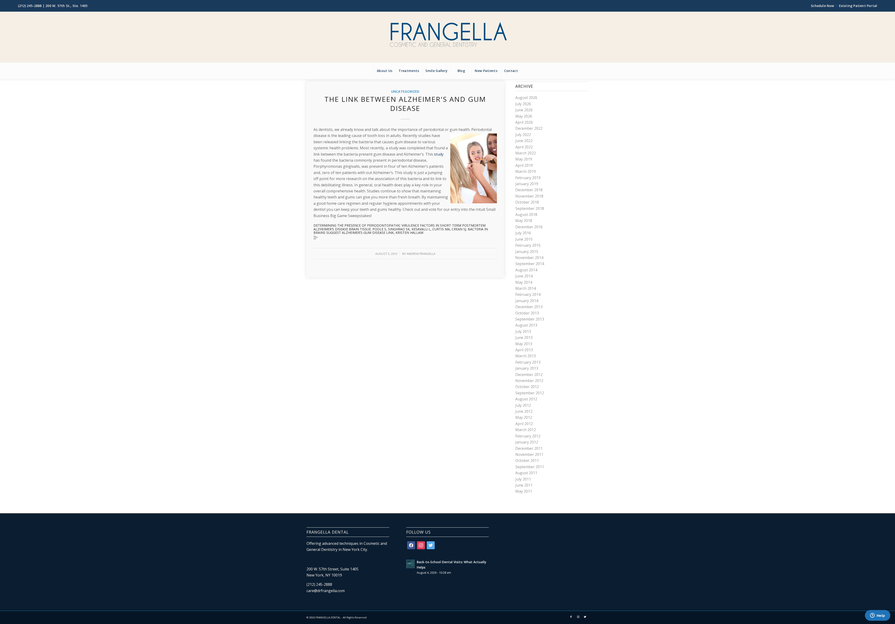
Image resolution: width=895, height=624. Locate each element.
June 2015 (524, 239)
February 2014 (527, 294)
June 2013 (524, 337)
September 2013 (529, 319)
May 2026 (523, 116)
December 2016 (529, 226)
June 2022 (524, 140)
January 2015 (526, 251)
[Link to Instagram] (578, 616)
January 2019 (526, 183)
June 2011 (524, 485)
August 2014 (526, 270)
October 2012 (527, 386)
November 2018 (529, 196)
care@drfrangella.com (325, 590)
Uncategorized (405, 91)
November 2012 (529, 380)
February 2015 (527, 245)
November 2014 (529, 257)
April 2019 (524, 165)
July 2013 (523, 331)
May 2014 (523, 282)
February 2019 (527, 177)
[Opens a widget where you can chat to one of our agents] (877, 616)
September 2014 (529, 263)
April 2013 (524, 349)
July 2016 (523, 232)
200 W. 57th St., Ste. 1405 (66, 5)
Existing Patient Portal (858, 5)
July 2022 (523, 134)
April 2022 (524, 147)
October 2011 (527, 460)
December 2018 (529, 189)
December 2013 (529, 306)
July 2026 (523, 103)
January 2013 (526, 368)
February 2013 (527, 362)
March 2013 (525, 355)
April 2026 (524, 122)
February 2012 (527, 436)
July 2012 (523, 405)
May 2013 (523, 343)
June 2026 (524, 110)
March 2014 (525, 288)
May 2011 (523, 491)
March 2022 (525, 153)
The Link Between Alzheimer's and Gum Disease (405, 103)
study (439, 154)
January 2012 (526, 442)
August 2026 (526, 97)
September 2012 (529, 393)
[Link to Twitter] (585, 616)
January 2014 (526, 300)
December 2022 (529, 128)
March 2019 (525, 171)
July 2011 (523, 479)
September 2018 (529, 208)
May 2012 (523, 417)
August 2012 (526, 399)
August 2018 (526, 214)
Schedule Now (822, 5)
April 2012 (524, 423)
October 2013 (527, 313)
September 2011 (529, 466)
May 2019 (523, 159)
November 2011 (529, 454)
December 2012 (529, 374)
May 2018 (523, 220)
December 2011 (529, 448)
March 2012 (525, 429)
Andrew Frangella (420, 254)
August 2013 (526, 325)
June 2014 (524, 276)
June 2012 (524, 411)
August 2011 (526, 472)
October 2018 (527, 202)
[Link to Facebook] (571, 616)
